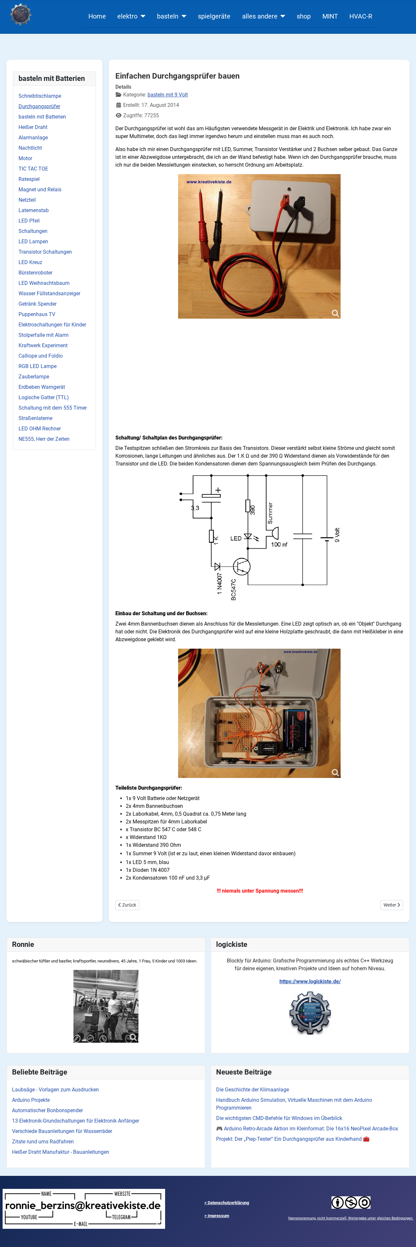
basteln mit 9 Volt (168, 95)
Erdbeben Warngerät (42, 387)
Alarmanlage (33, 137)
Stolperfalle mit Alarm (44, 335)
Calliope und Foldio (41, 356)
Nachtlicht (30, 148)
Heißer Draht (33, 127)
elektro (127, 16)
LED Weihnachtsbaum (44, 283)
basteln (167, 16)
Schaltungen (33, 231)
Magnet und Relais (40, 189)
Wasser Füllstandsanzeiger (49, 293)
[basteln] (182, 16)
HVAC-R (360, 16)
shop (304, 16)
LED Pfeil (29, 221)
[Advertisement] (259, 382)
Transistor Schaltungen (45, 252)
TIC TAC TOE (33, 169)
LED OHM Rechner (40, 429)
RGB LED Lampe (38, 366)
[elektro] (141, 16)
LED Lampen (33, 241)
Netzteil (27, 200)
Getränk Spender (38, 304)
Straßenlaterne (35, 418)
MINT (330, 16)
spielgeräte (214, 16)
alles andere (260, 16)
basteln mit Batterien (42, 117)
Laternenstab (34, 210)
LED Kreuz (30, 262)
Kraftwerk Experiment (43, 345)
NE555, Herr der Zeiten (44, 439)
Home (97, 16)
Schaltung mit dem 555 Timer (53, 408)
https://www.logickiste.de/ (310, 981)
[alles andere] (282, 16)
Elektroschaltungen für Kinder (52, 325)
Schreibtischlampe (40, 96)
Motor (25, 158)
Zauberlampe (34, 377)
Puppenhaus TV (37, 314)
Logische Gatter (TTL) (44, 397)
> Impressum (216, 1215)
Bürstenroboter (35, 273)
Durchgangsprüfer (39, 106)
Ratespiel (29, 179)
